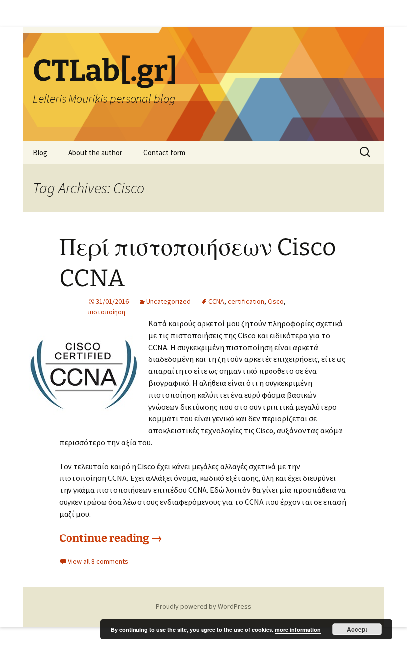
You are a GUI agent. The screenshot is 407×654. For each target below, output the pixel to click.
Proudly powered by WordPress (203, 606)
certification (246, 301)
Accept (357, 629)
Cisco (276, 301)
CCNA (216, 301)
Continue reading (110, 538)
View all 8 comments (98, 561)
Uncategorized (168, 301)
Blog (40, 152)
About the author (95, 152)
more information (298, 629)
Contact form (164, 152)
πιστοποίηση (106, 311)
